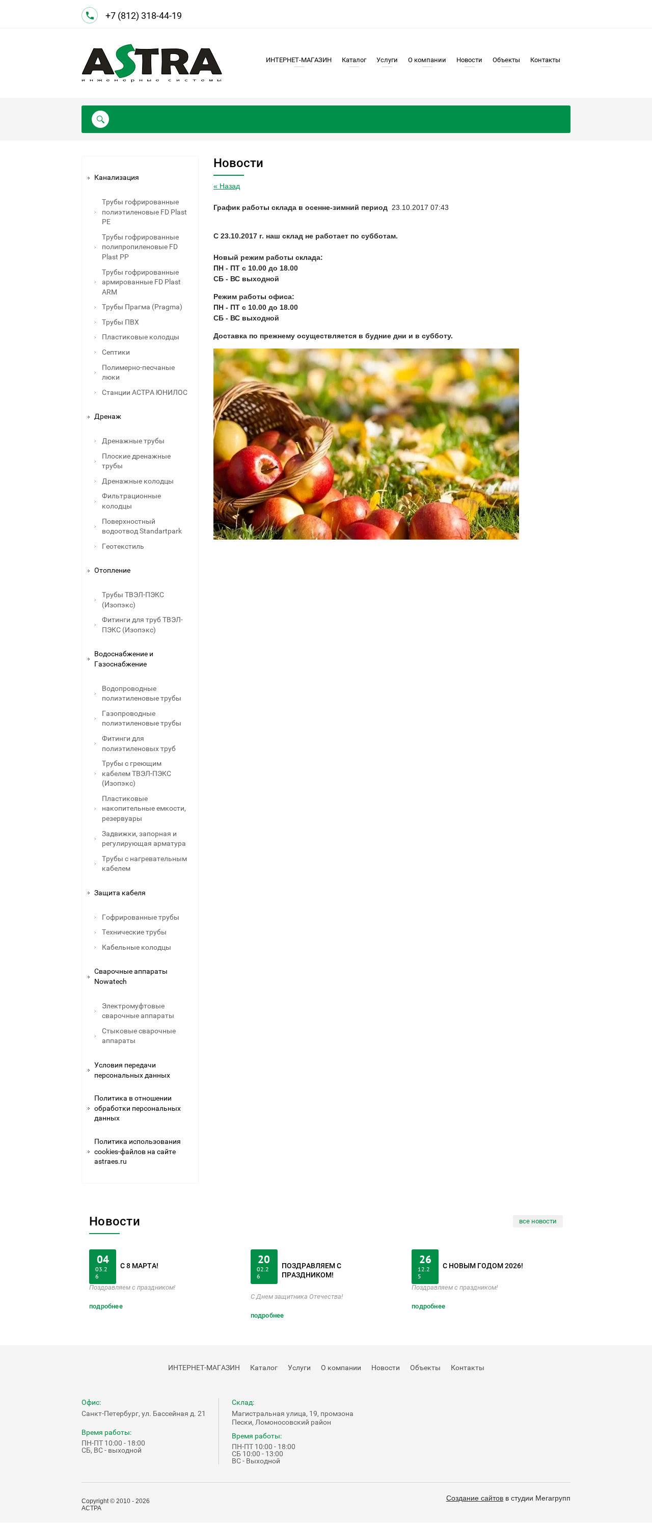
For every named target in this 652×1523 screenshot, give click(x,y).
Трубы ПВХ (120, 322)
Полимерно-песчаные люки (138, 372)
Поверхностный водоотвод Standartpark (142, 526)
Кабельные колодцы (136, 947)
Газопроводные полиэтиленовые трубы (141, 718)
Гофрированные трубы (140, 917)
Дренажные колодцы (138, 481)
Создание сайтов (474, 1498)
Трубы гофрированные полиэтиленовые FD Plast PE (144, 212)
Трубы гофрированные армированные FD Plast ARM (141, 282)
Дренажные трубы (133, 441)
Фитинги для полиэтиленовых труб (139, 743)
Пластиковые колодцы (140, 337)
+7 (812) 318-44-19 (144, 15)
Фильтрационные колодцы (131, 501)
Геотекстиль (123, 546)
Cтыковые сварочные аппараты (139, 1036)
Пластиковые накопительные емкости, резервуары (144, 808)
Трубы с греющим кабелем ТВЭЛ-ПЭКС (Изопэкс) (136, 773)
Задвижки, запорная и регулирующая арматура (144, 839)
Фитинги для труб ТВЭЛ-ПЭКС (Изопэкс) (142, 625)
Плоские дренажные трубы (136, 461)
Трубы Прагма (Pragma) (142, 307)
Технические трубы (134, 932)
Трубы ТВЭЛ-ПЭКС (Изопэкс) (133, 600)
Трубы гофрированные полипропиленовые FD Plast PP (140, 247)
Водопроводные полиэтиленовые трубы (141, 693)
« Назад (226, 186)
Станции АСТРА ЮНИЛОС (144, 392)
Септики (116, 352)
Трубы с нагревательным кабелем (144, 863)
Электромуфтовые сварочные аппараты (138, 1011)
